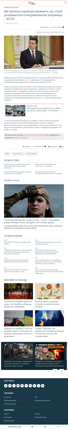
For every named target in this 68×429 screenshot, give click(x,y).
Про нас (6, 414)
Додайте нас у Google (14, 427)
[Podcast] (38, 385)
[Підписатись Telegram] (30, 385)
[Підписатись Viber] (26, 385)
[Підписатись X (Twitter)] (14, 385)
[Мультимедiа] (32, 427)
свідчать (28, 80)
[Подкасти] (45, 427)
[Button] (44, 27)
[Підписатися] (42, 385)
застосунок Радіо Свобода (34, 135)
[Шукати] (58, 427)
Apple (16, 138)
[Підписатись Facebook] (5, 385)
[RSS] (34, 385)
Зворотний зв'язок (40, 417)
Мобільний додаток (10, 400)
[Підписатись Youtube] (18, 385)
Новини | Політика (11, 7)
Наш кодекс (8, 417)
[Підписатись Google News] (10, 385)
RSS (36, 397)
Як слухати (7, 397)
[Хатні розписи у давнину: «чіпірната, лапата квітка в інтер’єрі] (49, 291)
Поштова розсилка (10, 404)
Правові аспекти (9, 420)
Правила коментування (42, 400)
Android (23, 138)
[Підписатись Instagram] (22, 385)
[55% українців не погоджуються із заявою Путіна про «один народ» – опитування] (15, 110)
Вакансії (37, 414)
